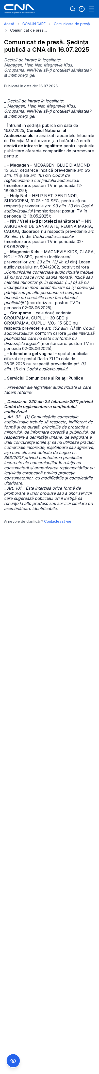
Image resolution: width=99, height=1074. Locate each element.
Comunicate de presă (72, 24)
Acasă (9, 24)
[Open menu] (91, 8)
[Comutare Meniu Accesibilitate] (13, 1061)
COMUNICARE (34, 24)
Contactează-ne (57, 521)
